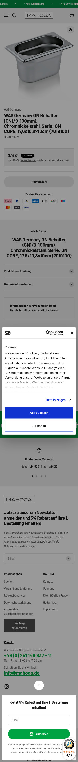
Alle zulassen (39, 412)
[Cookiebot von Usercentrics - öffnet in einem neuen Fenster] (47, 333)
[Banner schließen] (72, 332)
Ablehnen (39, 425)
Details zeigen (56, 400)
